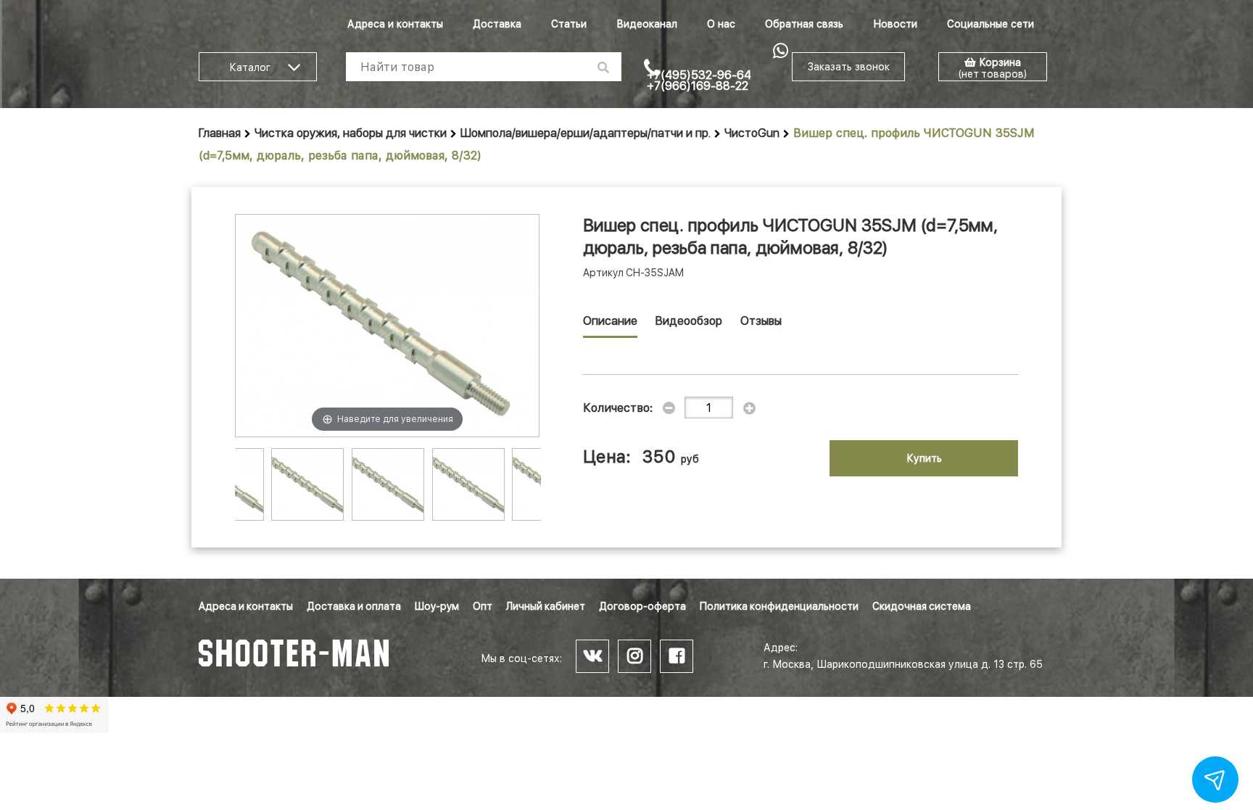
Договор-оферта (642, 606)
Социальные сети (990, 24)
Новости (895, 24)
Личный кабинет (545, 606)
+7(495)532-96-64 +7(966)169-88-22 (699, 80)
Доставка (497, 24)
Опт (482, 606)
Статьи (569, 24)
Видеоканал (646, 24)
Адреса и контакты (395, 24)
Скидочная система (921, 606)
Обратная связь (804, 24)
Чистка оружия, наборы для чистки (351, 133)
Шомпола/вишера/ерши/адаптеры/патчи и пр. (585, 133)
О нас (721, 24)
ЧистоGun (751, 133)
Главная (220, 133)
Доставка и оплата (354, 606)
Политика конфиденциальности (779, 606)
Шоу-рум (437, 606)
